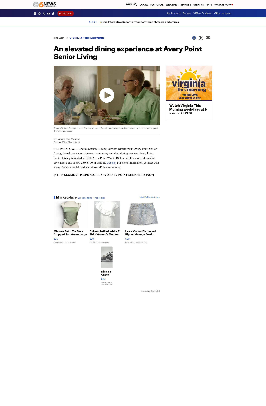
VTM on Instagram (222, 13)
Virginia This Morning (87, 38)
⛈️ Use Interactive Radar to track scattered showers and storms (139, 22)
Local (144, 4)
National (156, 4)
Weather (172, 4)
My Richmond (173, 13)
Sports (186, 4)
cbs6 (40, 13)
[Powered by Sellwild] (155, 291)
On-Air (59, 38)
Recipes (187, 13)
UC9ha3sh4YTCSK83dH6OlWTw (49, 13)
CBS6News (36, 13)
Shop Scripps (202, 4)
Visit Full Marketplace (150, 197)
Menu (130, 4)
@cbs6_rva (54, 13)
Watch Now (223, 4)
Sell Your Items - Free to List (91, 198)
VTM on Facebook (202, 13)
